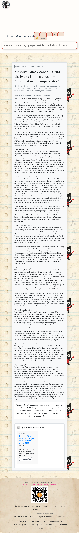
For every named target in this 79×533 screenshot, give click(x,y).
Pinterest (62, 525)
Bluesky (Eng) (36, 525)
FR (49, 34)
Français (31, 66)
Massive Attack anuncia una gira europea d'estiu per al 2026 (26, 439)
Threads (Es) (50, 525)
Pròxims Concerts (21, 506)
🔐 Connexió (40, 38)
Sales (45, 509)
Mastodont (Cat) (19, 525)
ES (37, 34)
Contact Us (60, 516)
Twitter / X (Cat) (39, 521)
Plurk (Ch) (39, 528)
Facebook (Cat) (22, 521)
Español (17, 66)
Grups (45, 506)
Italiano (38, 66)
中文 (43, 66)
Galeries (36, 509)
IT (55, 34)
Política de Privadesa (24, 516)
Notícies (36, 506)
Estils (53, 506)
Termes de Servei (44, 516)
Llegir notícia (26, 459)
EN (43, 34)
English (24, 66)
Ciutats (62, 506)
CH (61, 34)
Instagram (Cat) (56, 521)
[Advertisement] (39, 17)
